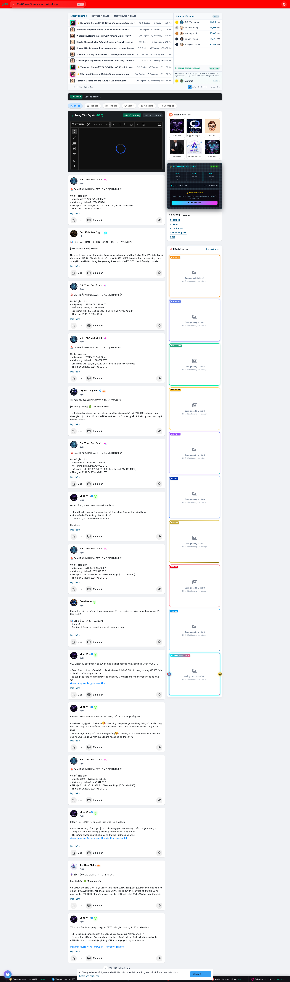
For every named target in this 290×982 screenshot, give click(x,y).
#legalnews (118, 946)
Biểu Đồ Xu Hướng (132, 115)
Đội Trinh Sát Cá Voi (91, 179)
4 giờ (82, 447)
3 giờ (82, 342)
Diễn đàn (89, 87)
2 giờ (82, 289)
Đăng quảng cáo (212, 249)
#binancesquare (78, 683)
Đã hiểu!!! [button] (197, 974)
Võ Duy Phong (191, 39)
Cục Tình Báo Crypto (91, 232)
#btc (103, 683)
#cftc (104, 946)
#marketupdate (120, 838)
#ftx (109, 946)
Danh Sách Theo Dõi (152, 115)
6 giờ (82, 553)
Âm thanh (148, 106)
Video (130, 106)
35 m (82, 184)
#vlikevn (174, 224)
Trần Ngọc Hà (191, 33)
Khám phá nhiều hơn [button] (89, 976)
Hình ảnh (113, 106)
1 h (81, 236)
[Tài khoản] (284, 4)
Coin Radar (86, 601)
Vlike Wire (85, 496)
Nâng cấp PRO (194, 203)
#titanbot (175, 220)
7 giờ (82, 711)
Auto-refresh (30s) (199, 87)
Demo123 (189, 81)
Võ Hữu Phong (191, 28)
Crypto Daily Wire (89, 390)
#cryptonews (93, 683)
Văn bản (94, 106)
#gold (109, 838)
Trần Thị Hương (192, 22)
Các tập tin (168, 106)
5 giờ (82, 500)
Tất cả (76, 106)
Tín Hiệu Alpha (88, 865)
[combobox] (47, 4)
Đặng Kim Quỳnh (192, 44)
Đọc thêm (75, 213)
